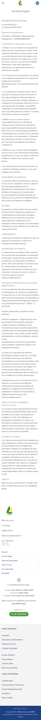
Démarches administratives (12, 640)
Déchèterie (6, 693)
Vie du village (7, 556)
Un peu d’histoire (8, 655)
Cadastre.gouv (7, 681)
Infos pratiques (7, 659)
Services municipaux (10, 561)
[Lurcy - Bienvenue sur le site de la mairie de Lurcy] (20, 3)
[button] (3, 3)
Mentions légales (20, 709)
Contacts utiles (7, 663)
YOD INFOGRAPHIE (22, 39)
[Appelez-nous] (7, 544)
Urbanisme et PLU (9, 644)
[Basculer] (38, 556)
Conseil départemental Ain (12, 689)
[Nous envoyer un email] (3, 544)
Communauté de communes (13, 685)
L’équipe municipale (9, 648)
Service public (7, 698)
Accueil (4, 552)
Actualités (5, 573)
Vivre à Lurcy (7, 565)
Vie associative (7, 569)
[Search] (37, 3)
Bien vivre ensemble (9, 668)
